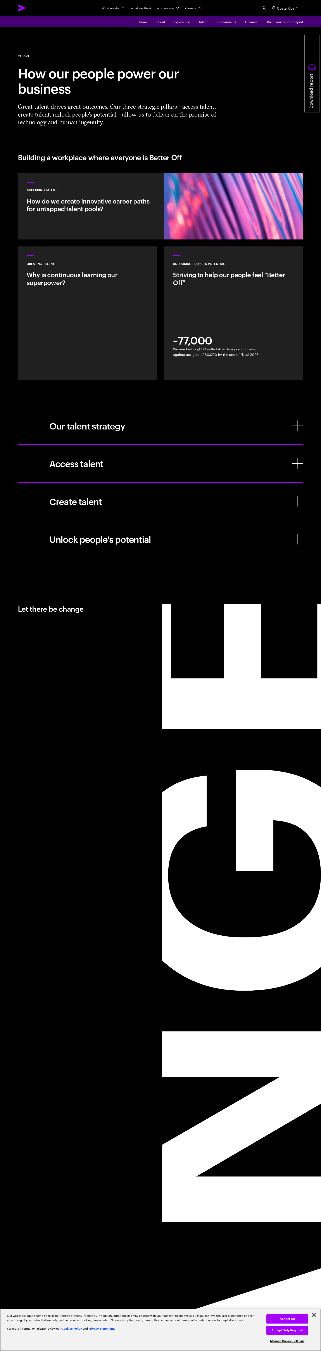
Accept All (287, 1318)
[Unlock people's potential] (160, 539)
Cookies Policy (71, 1328)
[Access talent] (160, 463)
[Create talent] (160, 501)
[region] (160, 1330)
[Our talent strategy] (160, 425)
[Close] (314, 1315)
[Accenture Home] (31, 8)
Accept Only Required (287, 1330)
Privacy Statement (101, 1328)
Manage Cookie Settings (287, 1341)
